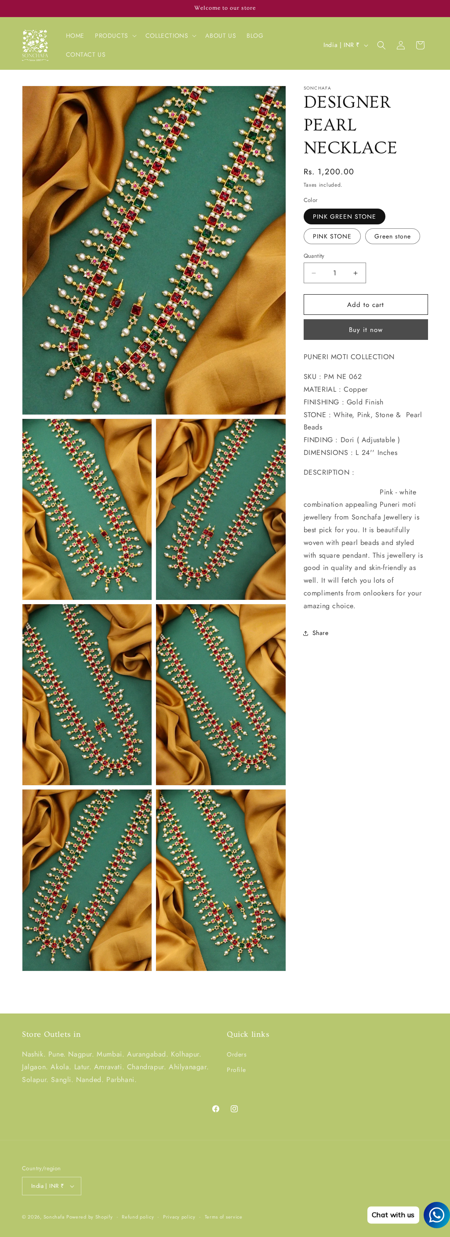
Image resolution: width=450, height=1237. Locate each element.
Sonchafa (54, 1216)
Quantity (314, 256)
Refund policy (138, 1216)
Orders (237, 1054)
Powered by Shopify (89, 1216)
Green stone (392, 236)
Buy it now (366, 330)
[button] (115, 35)
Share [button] (320, 632)
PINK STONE (332, 236)
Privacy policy (179, 1216)
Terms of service (224, 1216)
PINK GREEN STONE (344, 216)
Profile (236, 1069)
